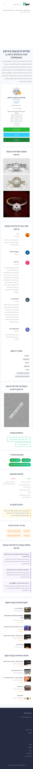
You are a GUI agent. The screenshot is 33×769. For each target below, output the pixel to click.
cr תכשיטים (20, 686)
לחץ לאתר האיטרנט (16, 105)
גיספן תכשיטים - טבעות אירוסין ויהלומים (13, 635)
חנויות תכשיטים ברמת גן (8, 10)
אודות (30, 744)
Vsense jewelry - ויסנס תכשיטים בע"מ (13, 677)
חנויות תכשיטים (18, 10)
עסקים (30, 747)
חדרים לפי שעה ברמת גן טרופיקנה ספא (13, 627)
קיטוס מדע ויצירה (18, 608)
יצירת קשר (29, 753)
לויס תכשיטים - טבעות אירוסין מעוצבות (18, 439)
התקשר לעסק (16, 129)
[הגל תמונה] (16, 166)
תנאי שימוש (29, 730)
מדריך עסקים (27, 10)
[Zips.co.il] (26, 4)
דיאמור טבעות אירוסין (23, 444)
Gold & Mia (20, 695)
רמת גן (14, 100)
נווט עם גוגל (16, 140)
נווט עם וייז (16, 135)
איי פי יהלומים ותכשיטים (17, 670)
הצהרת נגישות (28, 756)
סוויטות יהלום (19, 644)
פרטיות (30, 733)
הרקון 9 (18, 100)
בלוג (31, 750)
